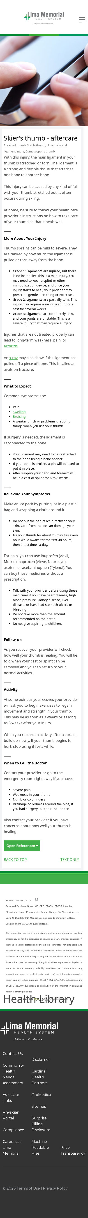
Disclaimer (41, 1059)
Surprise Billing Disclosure (41, 1124)
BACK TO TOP (15, 859)
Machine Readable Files (40, 1148)
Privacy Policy (55, 1188)
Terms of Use (28, 1188)
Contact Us (13, 1054)
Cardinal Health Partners (39, 1077)
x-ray (13, 357)
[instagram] (39, 1194)
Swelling (19, 412)
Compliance (13, 1130)
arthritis (11, 346)
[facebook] (17, 1194)
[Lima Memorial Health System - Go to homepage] (44, 18)
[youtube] (83, 1194)
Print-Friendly (68, 131)
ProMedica (41, 1095)
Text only (69, 859)
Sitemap (39, 1106)
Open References (22, 845)
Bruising (19, 416)
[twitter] (61, 1194)
